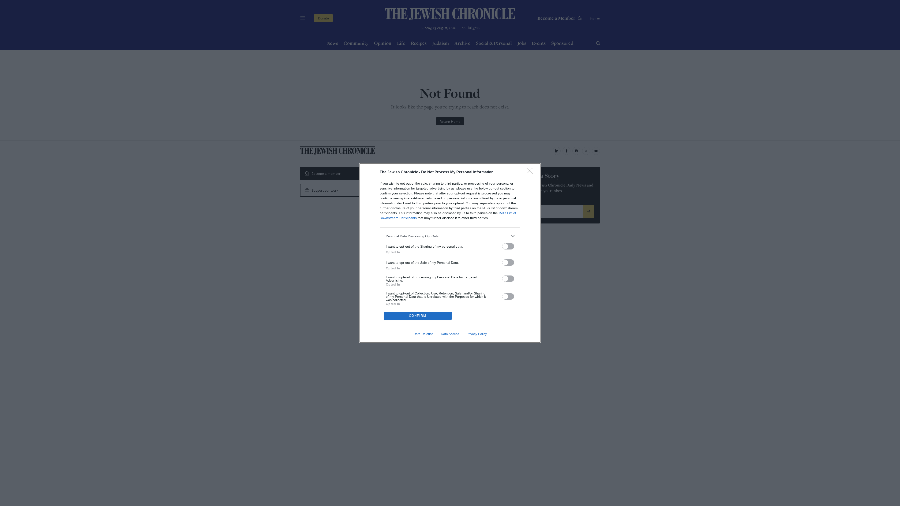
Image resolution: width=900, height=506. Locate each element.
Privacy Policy (476, 334)
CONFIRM (417, 315)
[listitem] (450, 236)
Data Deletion (423, 334)
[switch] (508, 246)
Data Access (450, 334)
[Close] (531, 172)
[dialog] (450, 253)
